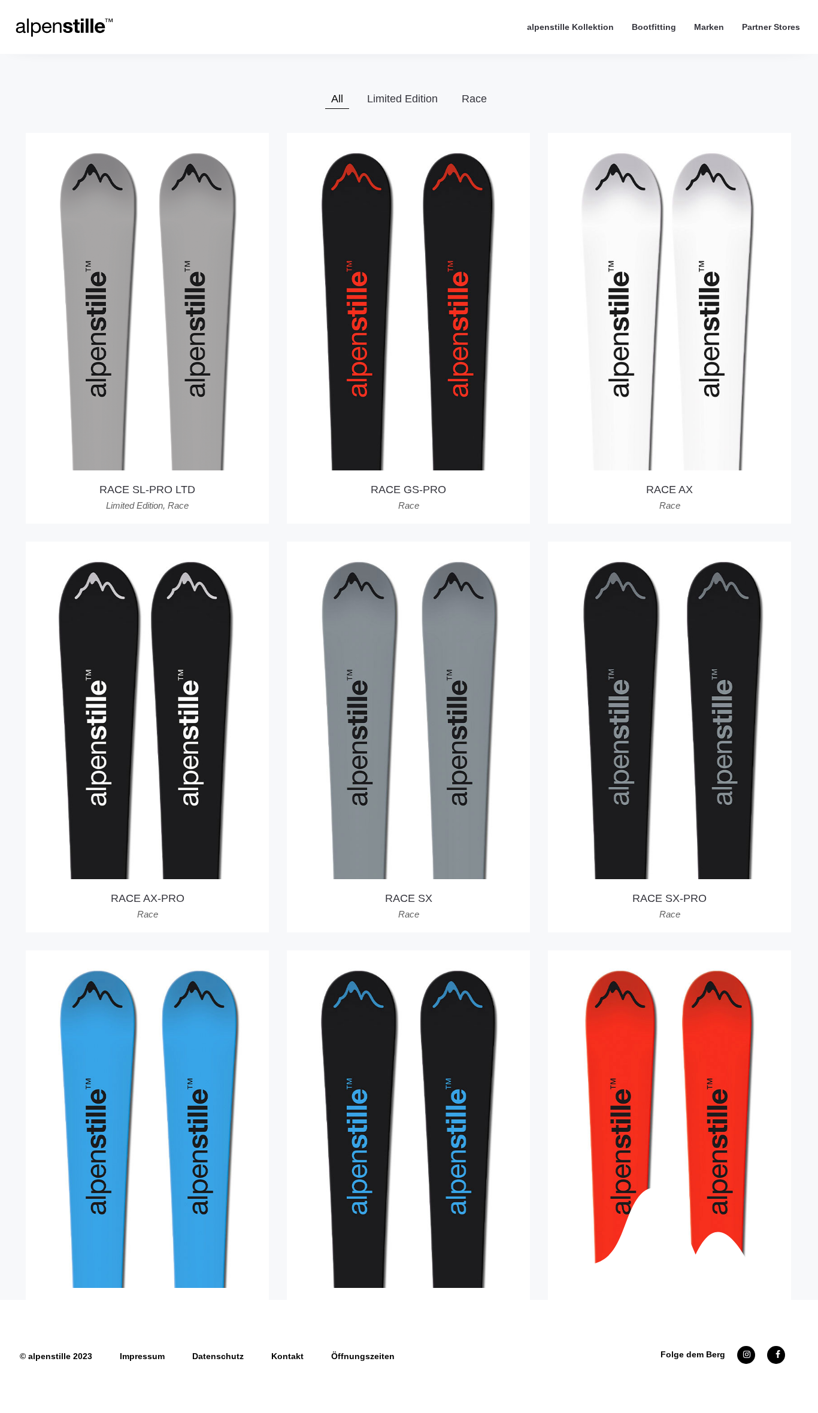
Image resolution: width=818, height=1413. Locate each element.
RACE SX (408, 898)
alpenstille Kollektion (570, 27)
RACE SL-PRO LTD (147, 490)
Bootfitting (654, 27)
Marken (709, 27)
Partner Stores (771, 27)
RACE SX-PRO (669, 898)
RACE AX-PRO (147, 898)
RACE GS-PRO (408, 490)
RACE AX (669, 490)
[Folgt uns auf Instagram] (746, 1354)
